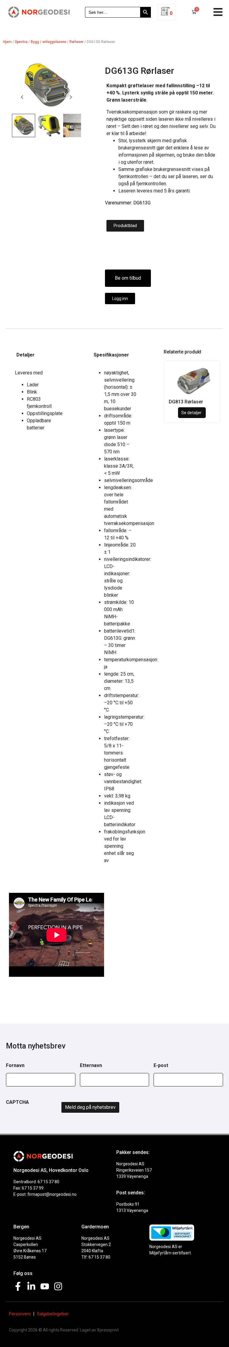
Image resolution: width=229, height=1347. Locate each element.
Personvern (20, 1313)
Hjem (7, 42)
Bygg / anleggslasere (48, 42)
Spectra (21, 42)
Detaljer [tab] (25, 355)
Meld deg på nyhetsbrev (90, 1107)
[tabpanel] (37, 402)
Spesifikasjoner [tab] (111, 355)
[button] (218, 12)
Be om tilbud (128, 278)
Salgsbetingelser (53, 1313)
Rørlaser (76, 42)
